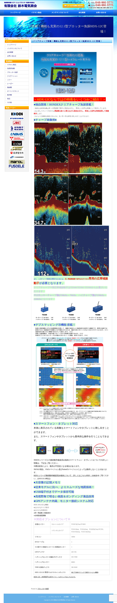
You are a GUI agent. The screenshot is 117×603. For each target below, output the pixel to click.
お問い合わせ (101, 13)
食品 (8, 98)
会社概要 (81, 13)
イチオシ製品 (36, 13)
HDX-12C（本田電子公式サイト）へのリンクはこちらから (55, 577)
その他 (9, 102)
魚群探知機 (11, 68)
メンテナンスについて (60, 13)
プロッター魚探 (43, 589)
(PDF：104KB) (92, 475)
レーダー (10, 83)
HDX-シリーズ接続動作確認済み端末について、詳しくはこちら (60, 475)
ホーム (6, 38)
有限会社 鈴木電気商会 (59, 600)
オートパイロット (13, 91)
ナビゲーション (12, 76)
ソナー (9, 80)
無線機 (9, 87)
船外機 (9, 95)
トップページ (15, 13)
